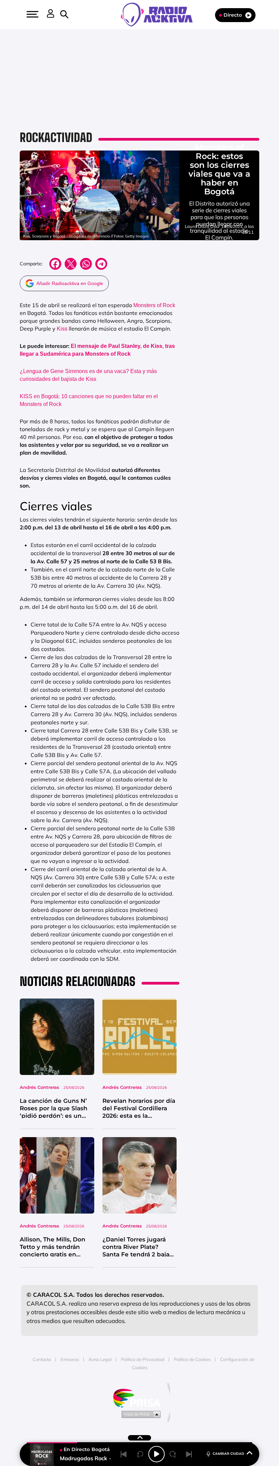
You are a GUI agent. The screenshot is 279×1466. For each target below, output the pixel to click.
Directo (233, 15)
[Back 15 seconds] (140, 1454)
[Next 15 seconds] (173, 1454)
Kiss (62, 329)
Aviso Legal (100, 1359)
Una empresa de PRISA (139, 1397)
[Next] (189, 1454)
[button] (31, 14)
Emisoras (70, 1359)
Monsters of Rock (154, 305)
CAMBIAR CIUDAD (228, 1453)
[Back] (124, 1454)
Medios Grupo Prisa (139, 1414)
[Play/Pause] (156, 1454)
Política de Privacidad (142, 1359)
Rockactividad (56, 137)
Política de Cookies (192, 1359)
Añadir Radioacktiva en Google (69, 283)
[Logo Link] (160, 14)
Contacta (42, 1359)
